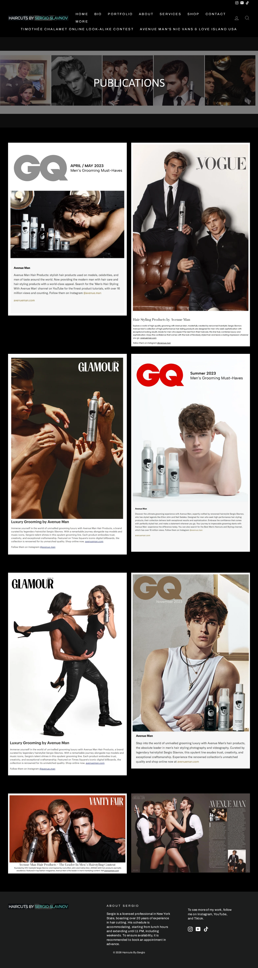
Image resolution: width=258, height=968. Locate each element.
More (82, 21)
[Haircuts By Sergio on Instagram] (190, 929)
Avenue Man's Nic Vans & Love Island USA (188, 29)
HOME (82, 14)
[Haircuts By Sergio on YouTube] (198, 929)
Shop (193, 14)
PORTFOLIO (120, 14)
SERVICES (170, 14)
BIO (98, 14)
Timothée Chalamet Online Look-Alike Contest (77, 29)
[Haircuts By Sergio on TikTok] (206, 929)
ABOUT (146, 14)
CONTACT (216, 14)
